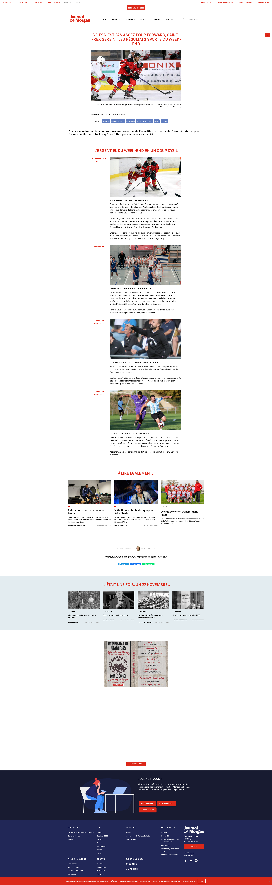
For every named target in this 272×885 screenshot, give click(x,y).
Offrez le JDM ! (147, 810)
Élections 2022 (135, 859)
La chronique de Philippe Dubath (138, 836)
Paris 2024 (101, 871)
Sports (143, 19)
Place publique (77, 859)
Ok (201, 881)
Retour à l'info (136, 764)
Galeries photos (74, 836)
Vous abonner (147, 804)
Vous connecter (166, 804)
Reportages (101, 846)
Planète (99, 839)
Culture (99, 832)
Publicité (164, 832)
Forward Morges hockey (144, 121)
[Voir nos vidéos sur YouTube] (191, 861)
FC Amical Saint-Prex (117, 121)
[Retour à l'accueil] (194, 830)
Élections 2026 (102, 836)
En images (156, 19)
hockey (156, 121)
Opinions (169, 19)
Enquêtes (116, 19)
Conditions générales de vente (170, 850)
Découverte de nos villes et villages (81, 832)
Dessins (128, 832)
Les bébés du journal (75, 871)
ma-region (132, 869)
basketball (106, 121)
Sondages (72, 874)
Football (100, 864)
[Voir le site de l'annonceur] (136, 687)
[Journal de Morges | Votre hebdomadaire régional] (80, 22)
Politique (100, 843)
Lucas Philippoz (101, 114)
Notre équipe (165, 845)
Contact (194, 847)
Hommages (72, 864)
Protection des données (169, 855)
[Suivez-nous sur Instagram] (196, 861)
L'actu (104, 19)
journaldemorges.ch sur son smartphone (170, 840)
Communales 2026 (136, 8)
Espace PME (165, 836)
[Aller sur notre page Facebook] (185, 860)
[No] (269, 881)
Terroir (99, 853)
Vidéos (70, 839)
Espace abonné (54, 2)
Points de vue (131, 839)
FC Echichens (130, 121)
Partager (149, 564)
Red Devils (164, 121)
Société (99, 850)
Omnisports (101, 867)
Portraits (130, 19)
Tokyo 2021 (101, 874)
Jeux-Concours (73, 867)
